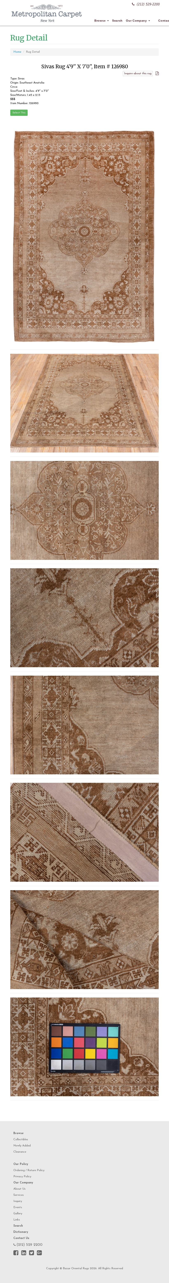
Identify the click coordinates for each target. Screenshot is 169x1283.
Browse (100, 20)
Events (17, 1207)
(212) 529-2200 (148, 4)
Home (17, 51)
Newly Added (22, 1145)
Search (117, 20)
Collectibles (20, 1139)
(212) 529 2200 (29, 1245)
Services (18, 1195)
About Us (19, 1188)
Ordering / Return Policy (29, 1170)
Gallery (17, 1213)
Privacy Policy (22, 1176)
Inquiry (17, 1201)
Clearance (19, 1151)
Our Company (137, 20)
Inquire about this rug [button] (137, 73)
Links (16, 1219)
